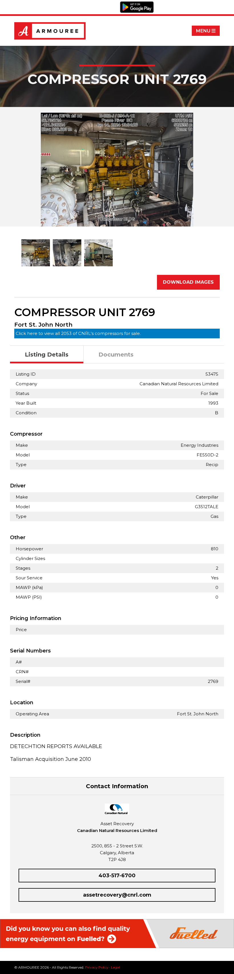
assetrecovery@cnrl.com (117, 895)
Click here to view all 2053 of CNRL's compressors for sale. (78, 333)
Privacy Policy (96, 967)
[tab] (47, 355)
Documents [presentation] (116, 354)
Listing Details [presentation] (46, 354)
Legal (115, 967)
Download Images (188, 282)
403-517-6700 (117, 875)
